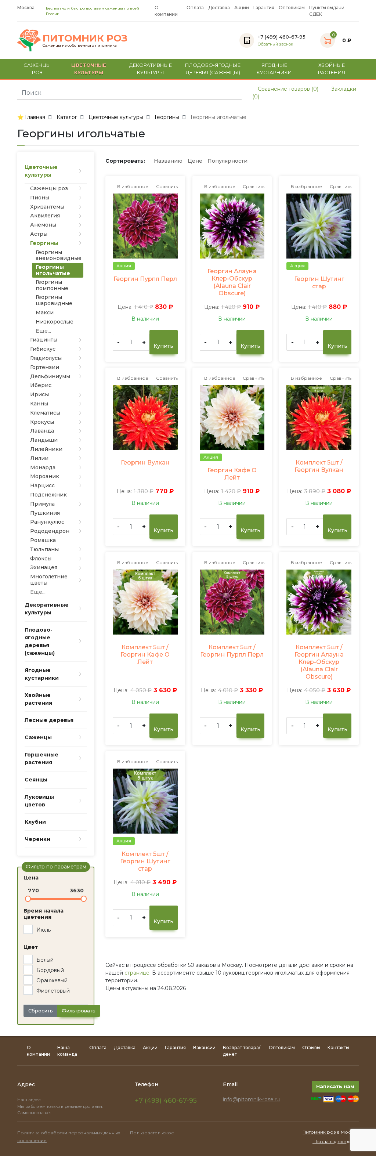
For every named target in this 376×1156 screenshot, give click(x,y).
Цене (195, 161)
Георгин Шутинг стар (319, 282)
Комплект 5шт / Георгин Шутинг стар (145, 861)
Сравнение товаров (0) (287, 89)
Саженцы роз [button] (37, 68)
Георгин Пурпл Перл (145, 278)
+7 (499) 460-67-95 (166, 1101)
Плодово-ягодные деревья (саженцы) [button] (213, 68)
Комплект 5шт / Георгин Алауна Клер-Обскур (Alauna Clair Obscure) (319, 662)
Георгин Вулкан (145, 462)
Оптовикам (292, 7)
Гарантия (263, 7)
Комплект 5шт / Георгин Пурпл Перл (232, 651)
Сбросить (40, 1011)
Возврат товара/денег (241, 1051)
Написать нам (335, 1086)
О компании (166, 11)
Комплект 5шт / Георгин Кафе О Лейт (145, 654)
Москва (26, 7)
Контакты (338, 1047)
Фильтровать (78, 1011)
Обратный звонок (275, 44)
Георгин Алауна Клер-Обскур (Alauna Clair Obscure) (232, 282)
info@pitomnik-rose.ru (251, 1099)
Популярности (227, 161)
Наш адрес (29, 1099)
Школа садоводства (335, 1141)
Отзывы (311, 1047)
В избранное (132, 186)
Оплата (195, 7)
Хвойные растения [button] (332, 68)
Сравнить (166, 186)
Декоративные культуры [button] (150, 68)
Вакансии (204, 1047)
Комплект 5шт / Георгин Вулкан (318, 466)
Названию (168, 161)
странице (136, 972)
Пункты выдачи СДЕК (326, 11)
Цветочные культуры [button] (88, 68)
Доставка (219, 7)
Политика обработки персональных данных (68, 1132)
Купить (163, 346)
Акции (241, 7)
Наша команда (67, 1051)
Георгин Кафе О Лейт (232, 474)
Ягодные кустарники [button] (274, 68)
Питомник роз (319, 1132)
